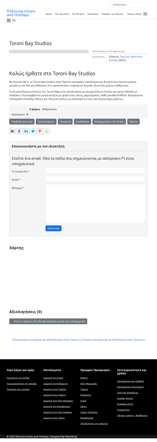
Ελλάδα (113, 60)
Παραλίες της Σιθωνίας (112, 14)
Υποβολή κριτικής (22, 121)
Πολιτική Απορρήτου (127, 392)
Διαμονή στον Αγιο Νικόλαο (58, 412)
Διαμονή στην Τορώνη (55, 389)
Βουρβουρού (86, 417)
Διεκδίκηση (82, 121)
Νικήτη (84, 377)
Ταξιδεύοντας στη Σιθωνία (94, 423)
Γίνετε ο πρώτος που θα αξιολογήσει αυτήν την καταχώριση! (49, 321)
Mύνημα (18, 188)
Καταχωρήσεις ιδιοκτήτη (109, 121)
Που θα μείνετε (62, 14)
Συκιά (83, 400)
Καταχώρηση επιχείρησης (130, 386)
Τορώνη (124, 56)
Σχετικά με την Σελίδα (18, 377)
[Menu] (144, 14)
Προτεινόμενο (46, 121)
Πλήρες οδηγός (134, 14)
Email (16, 179)
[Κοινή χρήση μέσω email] (12, 131)
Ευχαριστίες (123, 409)
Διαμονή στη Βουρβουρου (57, 406)
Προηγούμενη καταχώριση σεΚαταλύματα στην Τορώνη (46, 339)
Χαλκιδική (136, 56)
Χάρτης (133, 121)
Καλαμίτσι (85, 395)
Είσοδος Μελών (125, 398)
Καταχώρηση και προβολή (130, 381)
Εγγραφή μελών (125, 404)
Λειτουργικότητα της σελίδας (22, 383)
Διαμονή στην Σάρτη (54, 417)
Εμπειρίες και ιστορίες (18, 389)
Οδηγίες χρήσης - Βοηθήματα (132, 415)
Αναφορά (65, 121)
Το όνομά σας (21, 171)
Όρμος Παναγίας (89, 412)
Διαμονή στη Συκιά (53, 377)
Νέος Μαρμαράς (88, 383)
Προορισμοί (93, 14)
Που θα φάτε (78, 14)
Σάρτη (83, 406)
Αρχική (49, 14)
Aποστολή (53, 228)
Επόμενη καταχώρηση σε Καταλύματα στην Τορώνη (113, 339)
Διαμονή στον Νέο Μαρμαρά (58, 400)
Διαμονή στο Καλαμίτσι (56, 383)
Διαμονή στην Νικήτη (55, 395)
